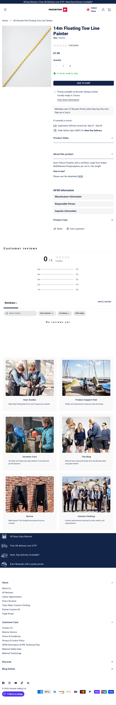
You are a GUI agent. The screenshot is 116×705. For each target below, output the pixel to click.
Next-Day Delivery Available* (79, 2)
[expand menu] (5, 9)
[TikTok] (22, 683)
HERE (80, 176)
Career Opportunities (12, 597)
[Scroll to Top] (111, 690)
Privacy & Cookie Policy (13, 640)
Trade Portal (8, 613)
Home (5, 20)
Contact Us (7, 628)
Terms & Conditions (11, 636)
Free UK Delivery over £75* (52, 2)
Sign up (58, 112)
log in (67, 112)
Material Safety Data (11, 649)
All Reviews (7, 592)
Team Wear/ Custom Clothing (16, 605)
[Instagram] (9, 683)
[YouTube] (16, 683)
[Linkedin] (28, 683)
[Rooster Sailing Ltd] (58, 9)
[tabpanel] (58, 332)
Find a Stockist (9, 601)
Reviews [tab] (11, 302)
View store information (68, 100)
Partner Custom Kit (11, 609)
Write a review (104, 302)
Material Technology (11, 653)
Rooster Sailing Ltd (17, 688)
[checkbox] (79, 313)
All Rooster (18, 20)
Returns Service (9, 632)
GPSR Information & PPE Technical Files (21, 645)
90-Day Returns (30, 2)
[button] (109, 9)
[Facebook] (3, 683)
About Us (6, 588)
